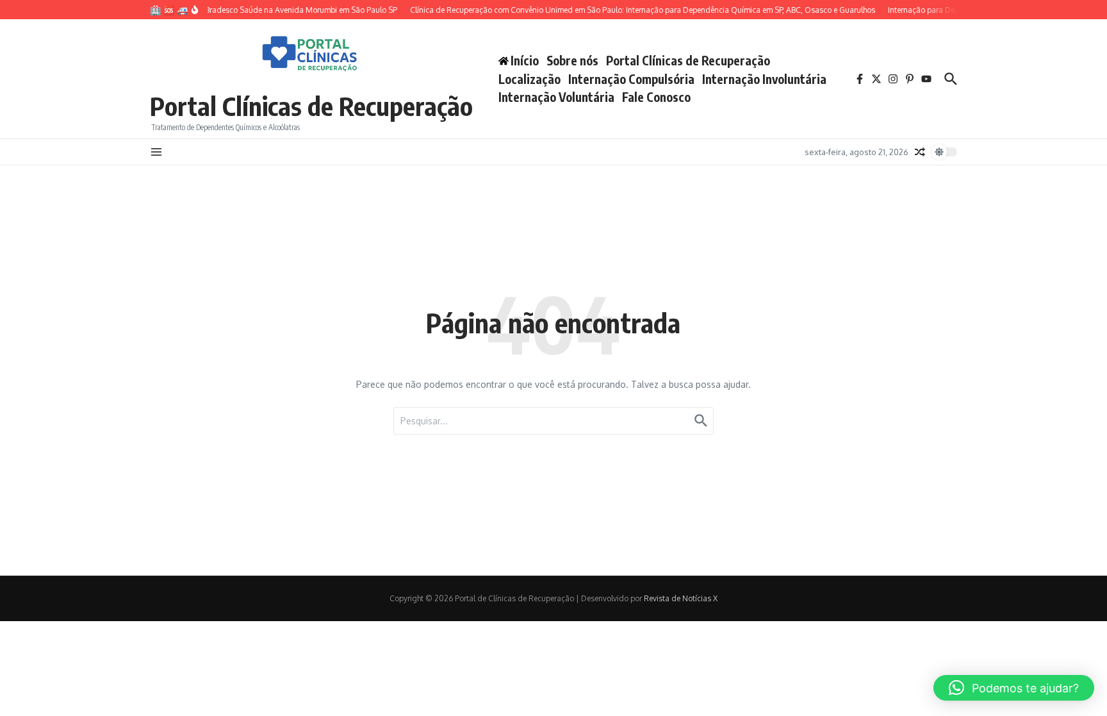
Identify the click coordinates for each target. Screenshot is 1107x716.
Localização (529, 79)
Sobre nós (572, 60)
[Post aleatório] (920, 152)
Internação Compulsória (631, 79)
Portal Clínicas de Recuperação (311, 106)
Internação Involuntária (764, 79)
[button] (1013, 688)
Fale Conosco (656, 96)
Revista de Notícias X (681, 598)
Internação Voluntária (556, 96)
